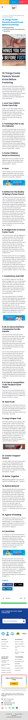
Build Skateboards (19, 661)
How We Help (4, 641)
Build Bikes (17, 663)
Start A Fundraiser (19, 644)
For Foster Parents (9, 29)
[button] (7, 584)
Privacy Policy (18, 714)
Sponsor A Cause (19, 641)
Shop (16, 650)
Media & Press (5, 646)
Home (3, 15)
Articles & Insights (5, 668)
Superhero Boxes (19, 668)
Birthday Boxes (18, 666)
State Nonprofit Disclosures (14, 717)
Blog (7, 15)
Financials (3, 644)
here (17, 569)
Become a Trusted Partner (19, 652)
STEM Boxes (18, 670)
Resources (7, 31)
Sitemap (14, 715)
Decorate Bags (18, 659)
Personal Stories (20, 29)
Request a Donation (6, 672)
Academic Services (6, 670)
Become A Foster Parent (5, 665)
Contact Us (4, 648)
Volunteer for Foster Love (20, 646)
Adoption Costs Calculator (5, 661)
